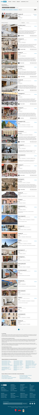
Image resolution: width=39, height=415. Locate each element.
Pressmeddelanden (32, 390)
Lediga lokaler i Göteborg (4, 395)
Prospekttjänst (22, 388)
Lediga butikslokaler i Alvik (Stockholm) (7, 365)
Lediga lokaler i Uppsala (4, 397)
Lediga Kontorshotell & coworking (15, 396)
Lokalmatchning (13, 387)
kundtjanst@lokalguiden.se (4, 390)
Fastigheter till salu (32, 389)
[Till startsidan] (4, 2)
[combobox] (26, 7)
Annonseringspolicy (26, 407)
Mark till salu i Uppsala (32, 397)
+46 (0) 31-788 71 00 (3, 389)
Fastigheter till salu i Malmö (23, 396)
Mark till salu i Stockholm (33, 394)
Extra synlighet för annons (23, 387)
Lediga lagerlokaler (13, 395)
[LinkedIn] (30, 403)
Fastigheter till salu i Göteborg (23, 395)
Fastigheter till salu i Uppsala (23, 397)
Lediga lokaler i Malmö (3, 396)
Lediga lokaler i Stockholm (4, 394)
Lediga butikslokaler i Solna (29, 360)
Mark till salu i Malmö (32, 396)
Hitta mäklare (12, 389)
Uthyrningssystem (22, 390)
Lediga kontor (12, 394)
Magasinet (31, 388)
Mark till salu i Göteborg (32, 395)
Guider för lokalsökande (14, 390)
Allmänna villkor (13, 407)
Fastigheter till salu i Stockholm (24, 394)
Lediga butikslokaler (13, 397)
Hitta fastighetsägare (13, 388)
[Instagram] (34, 403)
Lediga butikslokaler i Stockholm (18, 360)
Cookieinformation (21, 407)
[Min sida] (38, 2)
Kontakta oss (31, 387)
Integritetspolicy (17, 407)
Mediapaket (21, 389)
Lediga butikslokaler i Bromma (6, 360)
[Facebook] (32, 403)
